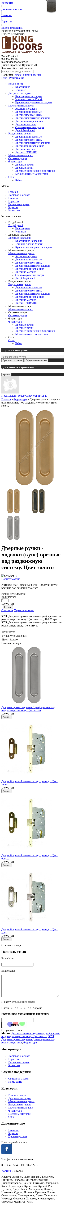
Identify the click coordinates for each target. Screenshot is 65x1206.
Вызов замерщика (12, 27)
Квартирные (22, 86)
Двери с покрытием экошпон (32, 117)
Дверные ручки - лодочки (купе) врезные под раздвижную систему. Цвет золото (30, 1035)
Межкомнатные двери (21, 105)
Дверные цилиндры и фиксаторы (35, 170)
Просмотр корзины (12, 360)
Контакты (7, 2)
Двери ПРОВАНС (26, 152)
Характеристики (24, 610)
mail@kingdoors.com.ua (14, 61)
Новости (6, 15)
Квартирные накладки (28, 96)
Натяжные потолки (19, 1113)
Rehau (18, 180)
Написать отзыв (10, 578)
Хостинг (6, 1170)
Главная (13, 191)
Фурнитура (15, 161)
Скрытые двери (17, 158)
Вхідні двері (15, 83)
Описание (7, 610)
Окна (11, 177)
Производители (17, 1136)
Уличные (20, 90)
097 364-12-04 (9, 55)
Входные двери (17, 1095)
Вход (4, 77)
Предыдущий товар (13, 395)
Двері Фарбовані (25, 130)
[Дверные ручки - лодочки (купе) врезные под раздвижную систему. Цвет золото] (13, 513)
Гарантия (6, 21)
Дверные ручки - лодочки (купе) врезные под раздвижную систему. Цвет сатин (28, 709)
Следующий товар (36, 395)
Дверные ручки (24, 164)
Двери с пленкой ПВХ (28, 114)
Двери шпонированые (28, 74)
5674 (51, 1036)
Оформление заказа (36, 360)
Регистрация (16, 77)
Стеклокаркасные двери (29, 127)
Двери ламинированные (29, 121)
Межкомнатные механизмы (31, 173)
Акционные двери (26, 108)
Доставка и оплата (12, 9)
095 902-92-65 (9, 58)
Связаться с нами (18, 1078)
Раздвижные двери (19, 133)
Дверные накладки (19, 93)
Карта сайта (15, 1081)
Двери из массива (25, 124)
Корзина (13, 207)
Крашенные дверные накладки (33, 102)
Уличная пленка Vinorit (28, 99)
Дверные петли (24, 167)
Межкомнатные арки (20, 155)
